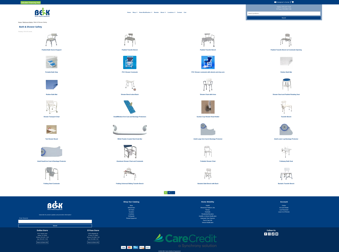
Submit (55, 225)
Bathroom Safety (28, 22)
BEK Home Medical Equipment (172, 251)
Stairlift (208, 205)
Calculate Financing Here (30, 3)
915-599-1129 (286, 9)
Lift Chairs (131, 209)
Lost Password (284, 209)
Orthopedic (131, 216)
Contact (179, 12)
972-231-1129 (286, 7)
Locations (171, 12)
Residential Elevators (208, 214)
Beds (131, 205)
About (162, 12)
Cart (185, 12)
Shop (134, 12)
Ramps (208, 209)
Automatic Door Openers (207, 218)
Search (284, 18)
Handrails (207, 212)
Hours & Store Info (42, 242)
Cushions (131, 214)
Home (129, 12)
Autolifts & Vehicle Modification (207, 216)
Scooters (131, 212)
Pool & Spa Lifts (207, 220)
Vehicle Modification (207, 222)
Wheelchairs (131, 207)
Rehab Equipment (131, 218)
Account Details (284, 207)
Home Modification (145, 12)
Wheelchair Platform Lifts (207, 207)
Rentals (156, 12)
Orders (284, 205)
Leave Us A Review (284, 212)
